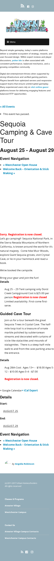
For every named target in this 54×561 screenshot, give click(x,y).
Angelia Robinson (24, 463)
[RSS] (23, 6)
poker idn (17, 60)
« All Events (7, 106)
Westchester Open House (20, 165)
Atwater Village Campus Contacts (22, 531)
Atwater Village (12, 505)
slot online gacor (39, 87)
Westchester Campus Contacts (20, 538)
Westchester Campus (15, 512)
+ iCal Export (30, 390)
